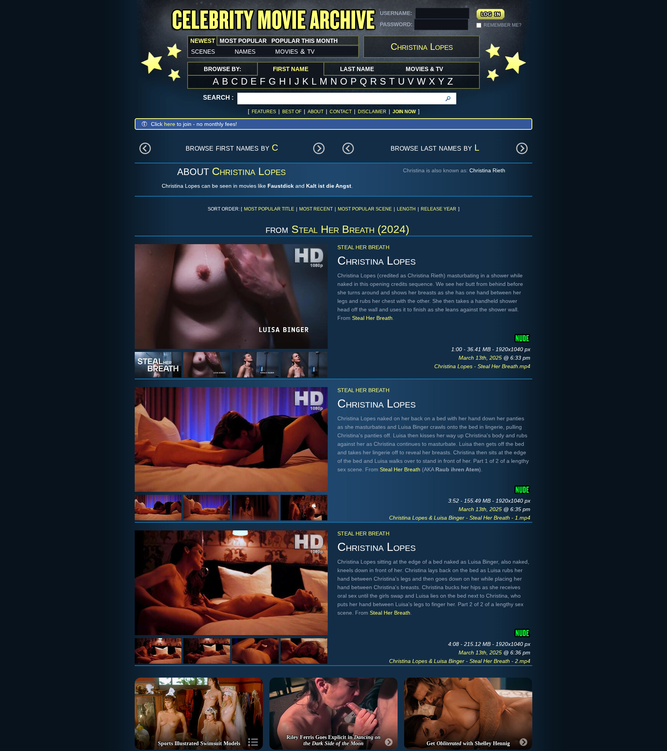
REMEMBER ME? (502, 25)
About (315, 111)
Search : (218, 97)
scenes (203, 51)
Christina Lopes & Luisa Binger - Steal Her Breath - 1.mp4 (459, 518)
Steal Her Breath (363, 247)
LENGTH (406, 209)
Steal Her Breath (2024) (350, 229)
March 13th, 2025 (481, 358)
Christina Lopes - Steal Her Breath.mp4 (482, 366)
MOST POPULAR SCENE (365, 209)
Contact (341, 111)
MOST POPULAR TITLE (269, 209)
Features (264, 111)
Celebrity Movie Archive (273, 20)
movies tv (295, 51)
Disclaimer (372, 111)
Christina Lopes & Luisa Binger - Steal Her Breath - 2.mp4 (459, 661)
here (169, 124)
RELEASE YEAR (438, 209)
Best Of (291, 111)
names (245, 51)
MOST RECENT (316, 209)
